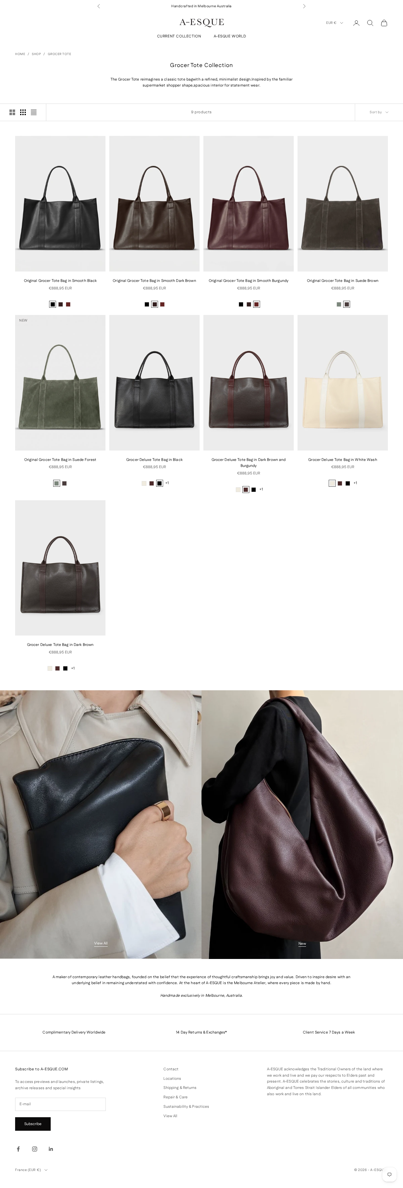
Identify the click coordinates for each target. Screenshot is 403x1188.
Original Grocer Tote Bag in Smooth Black (60, 280)
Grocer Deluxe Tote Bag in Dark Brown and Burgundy (249, 463)
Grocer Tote (59, 54)
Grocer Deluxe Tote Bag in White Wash (342, 459)
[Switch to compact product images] (34, 112)
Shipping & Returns (179, 1087)
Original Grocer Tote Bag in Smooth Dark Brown (154, 280)
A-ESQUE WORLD (230, 36)
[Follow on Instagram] (34, 1149)
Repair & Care (175, 1097)
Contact (171, 1069)
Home (20, 54)
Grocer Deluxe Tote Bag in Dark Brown (60, 644)
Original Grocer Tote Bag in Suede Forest (60, 459)
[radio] (52, 304)
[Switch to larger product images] (12, 112)
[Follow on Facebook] (18, 1149)
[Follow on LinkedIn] (51, 1149)
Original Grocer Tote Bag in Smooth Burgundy (248, 280)
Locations (172, 1078)
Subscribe (33, 1124)
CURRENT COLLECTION (179, 36)
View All (101, 943)
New (302, 943)
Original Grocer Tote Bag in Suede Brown (342, 280)
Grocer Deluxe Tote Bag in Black (154, 459)
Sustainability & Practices (186, 1106)
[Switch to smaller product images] (23, 112)
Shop (36, 54)
